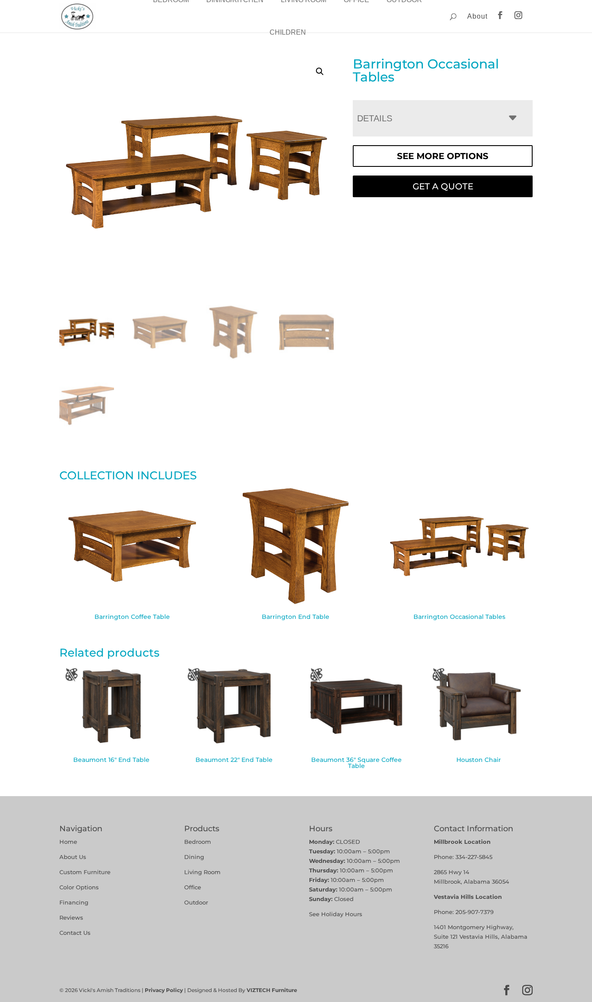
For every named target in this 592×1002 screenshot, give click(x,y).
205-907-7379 (474, 911)
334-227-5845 (473, 856)
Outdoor (196, 902)
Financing (73, 902)
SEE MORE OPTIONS (442, 156)
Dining (195, 856)
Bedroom (197, 841)
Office (192, 887)
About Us (72, 856)
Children (288, 32)
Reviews (71, 917)
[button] (320, 71)
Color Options (79, 887)
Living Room (202, 872)
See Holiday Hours (335, 914)
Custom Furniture (85, 872)
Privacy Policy (164, 990)
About (477, 16)
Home (68, 841)
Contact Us (75, 932)
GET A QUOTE (443, 186)
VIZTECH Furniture (272, 990)
